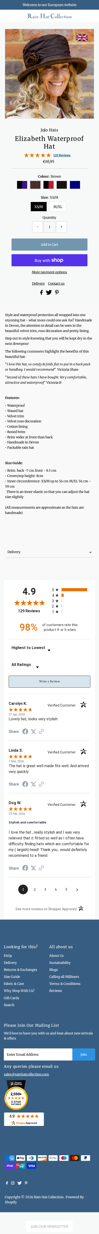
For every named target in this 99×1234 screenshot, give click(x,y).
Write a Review (49, 681)
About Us (56, 956)
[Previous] (12, 36)
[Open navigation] (13, 16)
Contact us (56, 283)
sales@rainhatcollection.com (26, 1074)
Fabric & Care (14, 984)
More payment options (49, 272)
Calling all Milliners (64, 977)
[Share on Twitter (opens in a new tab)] (33, 732)
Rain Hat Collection (48, 1197)
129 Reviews (61, 155)
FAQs (8, 956)
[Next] (24, 36)
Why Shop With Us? (19, 991)
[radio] (71, 589)
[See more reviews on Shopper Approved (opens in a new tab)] (41, 732)
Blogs (53, 970)
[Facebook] (7, 1184)
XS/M (38, 207)
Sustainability (60, 963)
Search (9, 1005)
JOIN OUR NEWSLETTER (49, 1226)
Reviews (55, 991)
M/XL (57, 207)
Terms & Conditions (64, 984)
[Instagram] (13, 1184)
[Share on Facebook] (41, 294)
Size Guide (12, 977)
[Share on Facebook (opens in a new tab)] (25, 732)
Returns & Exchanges (20, 970)
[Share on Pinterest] (57, 294)
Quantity (49, 218)
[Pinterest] (26, 1184)
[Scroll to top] (89, 1224)
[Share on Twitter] (49, 294)
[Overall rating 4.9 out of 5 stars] (37, 156)
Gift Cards (11, 998)
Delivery (38, 283)
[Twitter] (19, 1184)
